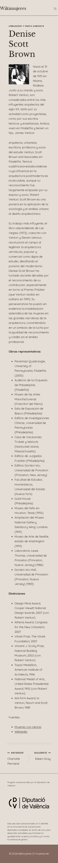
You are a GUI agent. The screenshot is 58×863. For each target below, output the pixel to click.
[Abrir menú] (55, 8)
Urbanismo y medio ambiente (26, 26)
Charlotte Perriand (15, 758)
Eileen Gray (42, 756)
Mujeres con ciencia (28, 727)
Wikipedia (21, 731)
